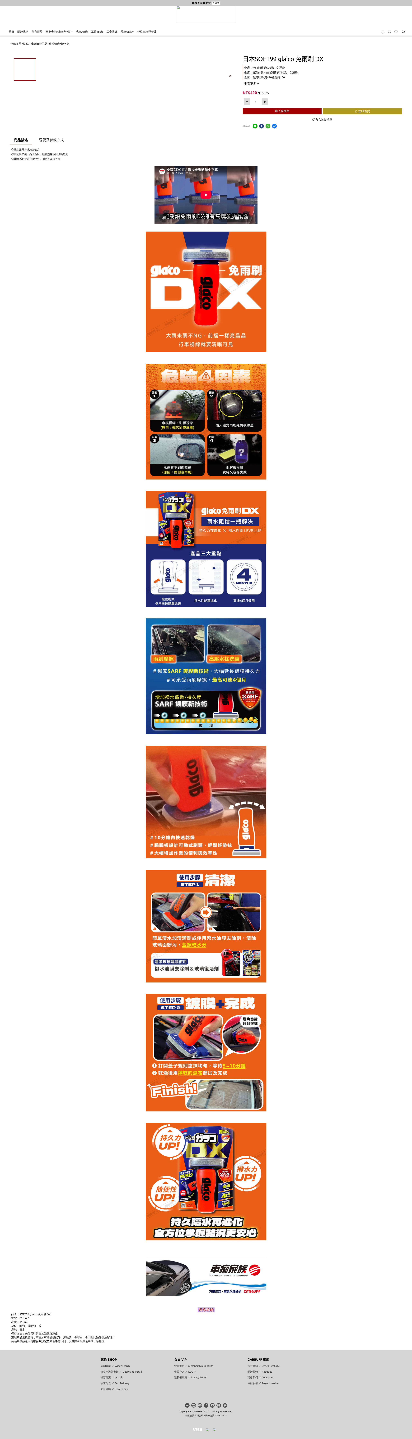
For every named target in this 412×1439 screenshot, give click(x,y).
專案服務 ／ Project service (263, 1383)
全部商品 (15, 43)
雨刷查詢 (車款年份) (58, 31)
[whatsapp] (268, 126)
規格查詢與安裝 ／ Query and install (121, 1371)
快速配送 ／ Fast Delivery (115, 1383)
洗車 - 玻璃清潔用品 (35, 43)
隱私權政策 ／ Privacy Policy (190, 1377)
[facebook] (261, 126)
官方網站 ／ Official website (264, 1365)
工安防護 (112, 31)
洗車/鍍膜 (82, 31)
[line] (255, 126)
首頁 (11, 31)
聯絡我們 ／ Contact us (261, 1377)
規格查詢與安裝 (146, 31)
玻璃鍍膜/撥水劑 (59, 43)
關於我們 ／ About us (260, 1371)
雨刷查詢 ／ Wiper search (115, 1365)
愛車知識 (126, 31)
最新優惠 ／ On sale (112, 1377)
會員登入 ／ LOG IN (185, 1371)
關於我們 (22, 31)
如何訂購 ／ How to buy (114, 1389)
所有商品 (37, 31)
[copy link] (274, 126)
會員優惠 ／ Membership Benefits (193, 1365)
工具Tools (97, 31)
